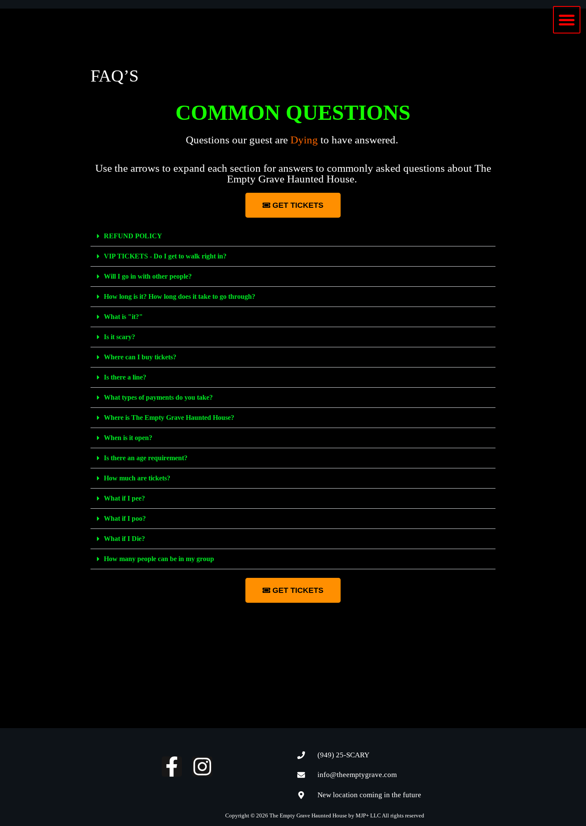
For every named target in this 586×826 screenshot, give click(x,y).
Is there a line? (125, 377)
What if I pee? (124, 498)
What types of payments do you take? (158, 397)
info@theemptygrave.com (357, 775)
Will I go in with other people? (148, 276)
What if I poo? (125, 518)
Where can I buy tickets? (140, 357)
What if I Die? (124, 538)
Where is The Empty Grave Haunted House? (169, 417)
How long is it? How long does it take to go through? (179, 296)
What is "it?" (123, 316)
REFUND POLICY (133, 236)
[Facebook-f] (172, 766)
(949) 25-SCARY (343, 755)
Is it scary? (119, 336)
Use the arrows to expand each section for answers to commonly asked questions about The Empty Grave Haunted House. (293, 173)
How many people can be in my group (159, 558)
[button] (566, 19)
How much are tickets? (137, 478)
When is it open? (128, 437)
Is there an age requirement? (145, 458)
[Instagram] (202, 766)
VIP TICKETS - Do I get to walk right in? (165, 256)
